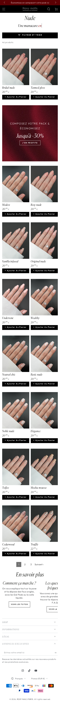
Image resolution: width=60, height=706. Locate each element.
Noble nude (8, 431)
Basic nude (37, 374)
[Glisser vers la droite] (55, 2)
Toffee (5, 487)
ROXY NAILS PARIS (25, 699)
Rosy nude (36, 204)
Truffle (34, 544)
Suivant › (39, 564)
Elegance (35, 431)
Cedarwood (8, 544)
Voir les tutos (19, 604)
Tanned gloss (38, 87)
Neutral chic (8, 374)
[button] (48, 9)
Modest (6, 204)
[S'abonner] (56, 652)
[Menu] (4, 9)
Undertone (8, 318)
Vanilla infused (10, 261)
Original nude (38, 261)
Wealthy (35, 318)
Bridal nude (8, 87)
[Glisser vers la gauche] (4, 2)
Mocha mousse (39, 487)
